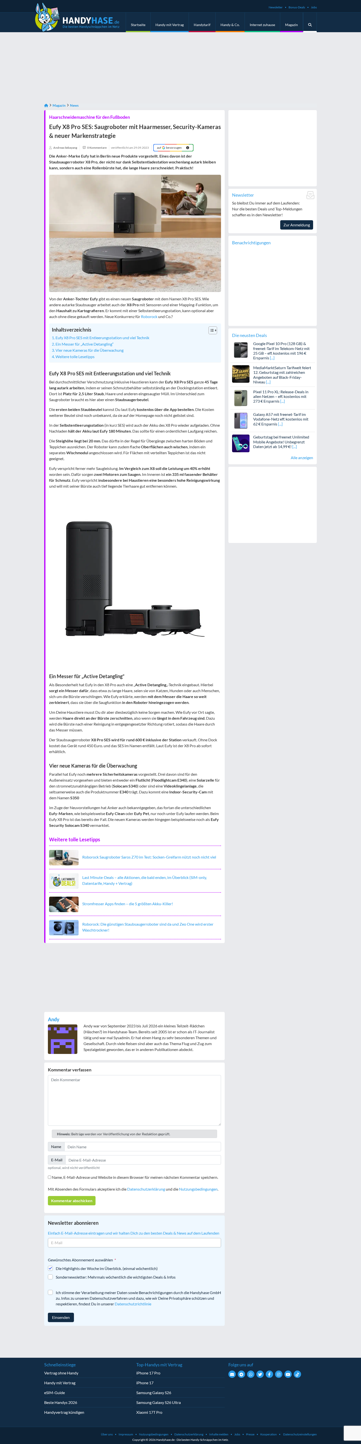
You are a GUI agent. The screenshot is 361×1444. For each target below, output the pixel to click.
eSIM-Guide (54, 1392)
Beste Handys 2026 (60, 1402)
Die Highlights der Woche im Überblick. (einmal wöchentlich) (107, 1268)
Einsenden (61, 1317)
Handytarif (202, 25)
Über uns (107, 1434)
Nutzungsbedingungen (198, 1189)
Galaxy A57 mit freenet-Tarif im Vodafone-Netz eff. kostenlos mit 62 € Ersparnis (280, 419)
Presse (250, 1434)
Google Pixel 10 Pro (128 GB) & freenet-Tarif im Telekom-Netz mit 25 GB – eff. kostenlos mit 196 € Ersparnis (281, 350)
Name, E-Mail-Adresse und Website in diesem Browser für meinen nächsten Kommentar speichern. (135, 1177)
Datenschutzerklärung (146, 1189)
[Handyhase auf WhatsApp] (250, 1374)
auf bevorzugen (169, 147)
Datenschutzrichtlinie (133, 1303)
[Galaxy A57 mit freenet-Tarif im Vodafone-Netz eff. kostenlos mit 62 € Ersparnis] (241, 420)
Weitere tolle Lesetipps (75, 356)
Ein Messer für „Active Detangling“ (85, 344)
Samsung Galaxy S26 (153, 1392)
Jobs (314, 7)
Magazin (291, 25)
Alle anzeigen (302, 457)
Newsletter (276, 7)
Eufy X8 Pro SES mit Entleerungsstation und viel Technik (102, 337)
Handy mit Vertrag (169, 25)
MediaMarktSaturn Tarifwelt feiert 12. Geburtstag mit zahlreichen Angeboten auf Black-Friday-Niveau (282, 374)
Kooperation (268, 1434)
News (74, 105)
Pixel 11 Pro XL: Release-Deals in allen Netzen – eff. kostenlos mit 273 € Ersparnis (280, 396)
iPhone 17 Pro (148, 1373)
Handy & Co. (230, 25)
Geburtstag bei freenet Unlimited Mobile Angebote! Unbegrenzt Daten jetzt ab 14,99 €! (281, 442)
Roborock (149, 316)
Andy (53, 1019)
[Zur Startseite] (46, 105)
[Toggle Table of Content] (210, 330)
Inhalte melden (218, 1434)
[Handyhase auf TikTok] (297, 1374)
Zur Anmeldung (296, 224)
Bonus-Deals (297, 7)
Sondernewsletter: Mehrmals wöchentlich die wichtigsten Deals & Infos (116, 1277)
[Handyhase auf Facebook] (269, 1374)
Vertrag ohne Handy (61, 1373)
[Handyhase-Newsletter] (232, 1374)
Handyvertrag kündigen (64, 1412)
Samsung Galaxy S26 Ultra (158, 1402)
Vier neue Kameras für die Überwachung (90, 350)
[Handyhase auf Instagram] (278, 1374)
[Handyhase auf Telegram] (241, 1374)
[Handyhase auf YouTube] (288, 1374)
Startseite (138, 25)
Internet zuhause (262, 25)
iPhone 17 (144, 1382)
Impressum (126, 1434)
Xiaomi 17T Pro (149, 1412)
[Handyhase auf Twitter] (260, 1374)
